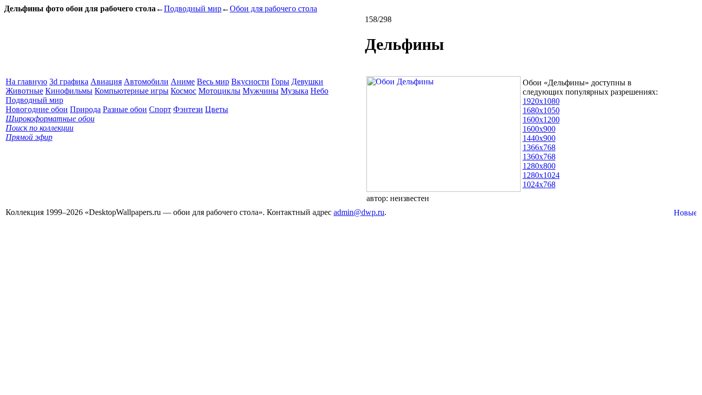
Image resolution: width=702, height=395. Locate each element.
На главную (26, 81)
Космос (183, 90)
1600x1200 (541, 119)
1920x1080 (541, 101)
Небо (319, 90)
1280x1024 (541, 175)
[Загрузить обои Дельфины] (443, 189)
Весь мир (213, 81)
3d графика (68, 81)
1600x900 (539, 128)
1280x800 (539, 165)
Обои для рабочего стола (273, 8)
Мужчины (261, 90)
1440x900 (539, 138)
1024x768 (539, 184)
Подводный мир (192, 8)
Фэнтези (188, 109)
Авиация (106, 81)
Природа (85, 109)
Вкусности (250, 81)
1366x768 (539, 147)
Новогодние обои (37, 109)
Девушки (307, 81)
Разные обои (125, 109)
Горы (280, 81)
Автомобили (146, 81)
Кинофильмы (69, 90)
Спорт (160, 109)
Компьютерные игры (132, 90)
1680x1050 (541, 110)
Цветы (216, 109)
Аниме (183, 81)
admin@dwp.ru (359, 212)
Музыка (294, 90)
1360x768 (539, 156)
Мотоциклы (219, 90)
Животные (24, 90)
